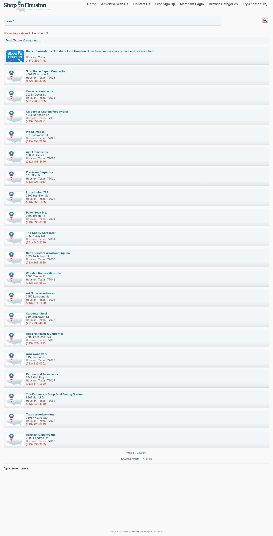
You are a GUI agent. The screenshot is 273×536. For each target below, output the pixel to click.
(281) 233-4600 (36, 323)
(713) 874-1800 (36, 302)
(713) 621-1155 (36, 343)
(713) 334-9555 (36, 444)
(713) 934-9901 (36, 282)
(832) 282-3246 (36, 80)
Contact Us (141, 4)
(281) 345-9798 (36, 242)
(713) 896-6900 (36, 222)
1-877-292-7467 (36, 60)
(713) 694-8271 (36, 121)
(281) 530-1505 (36, 101)
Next (142, 452)
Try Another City (255, 4)
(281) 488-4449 (36, 161)
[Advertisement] (124, 500)
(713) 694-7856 (36, 141)
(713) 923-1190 (36, 181)
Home (91, 4)
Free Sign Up (165, 4)
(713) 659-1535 (36, 202)
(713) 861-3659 (36, 262)
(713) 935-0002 (36, 363)
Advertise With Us (114, 4)
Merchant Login (192, 4)
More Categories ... (23, 40)
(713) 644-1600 (36, 383)
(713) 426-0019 (36, 424)
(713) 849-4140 (36, 403)
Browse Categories (223, 4)
